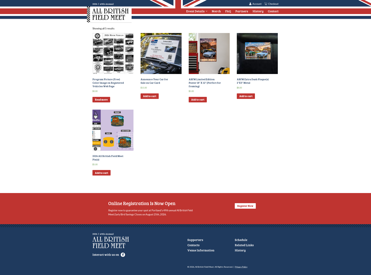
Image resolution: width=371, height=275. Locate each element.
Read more (101, 99)
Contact (273, 11)
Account (257, 3)
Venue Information (200, 250)
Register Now (245, 206)
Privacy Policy (241, 267)
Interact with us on (106, 254)
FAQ (228, 11)
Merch (216, 11)
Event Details (195, 11)
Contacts (193, 244)
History (258, 11)
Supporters (195, 239)
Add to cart (149, 96)
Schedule (241, 239)
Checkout (273, 3)
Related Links (244, 244)
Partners (241, 11)
